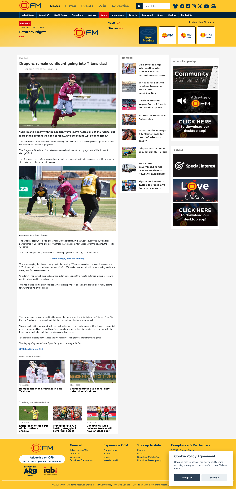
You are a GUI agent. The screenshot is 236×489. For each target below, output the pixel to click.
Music (106, 457)
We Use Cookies (122, 484)
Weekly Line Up (111, 460)
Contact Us (186, 15)
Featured (141, 450)
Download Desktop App (149, 460)
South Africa (60, 15)
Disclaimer (91, 484)
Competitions (110, 450)
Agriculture (77, 15)
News (55, 6)
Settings (214, 477)
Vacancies (75, 457)
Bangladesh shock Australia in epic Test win (40, 390)
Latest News (28, 15)
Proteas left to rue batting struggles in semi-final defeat (65, 428)
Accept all (187, 477)
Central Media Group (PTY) (166, 484)
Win (102, 6)
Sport (104, 15)
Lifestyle (133, 15)
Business (92, 15)
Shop (160, 15)
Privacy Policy (105, 484)
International (118, 15)
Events (87, 6)
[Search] (139, 6)
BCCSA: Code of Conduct (184, 450)
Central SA (44, 15)
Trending (127, 58)
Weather (172, 15)
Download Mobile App (148, 457)
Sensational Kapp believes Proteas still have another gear (99, 428)
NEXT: (111, 23)
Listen (70, 6)
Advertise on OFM (79, 450)
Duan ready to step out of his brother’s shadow (33, 428)
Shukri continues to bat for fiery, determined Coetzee (90, 390)
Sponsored (147, 15)
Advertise (120, 6)
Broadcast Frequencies (81, 460)
